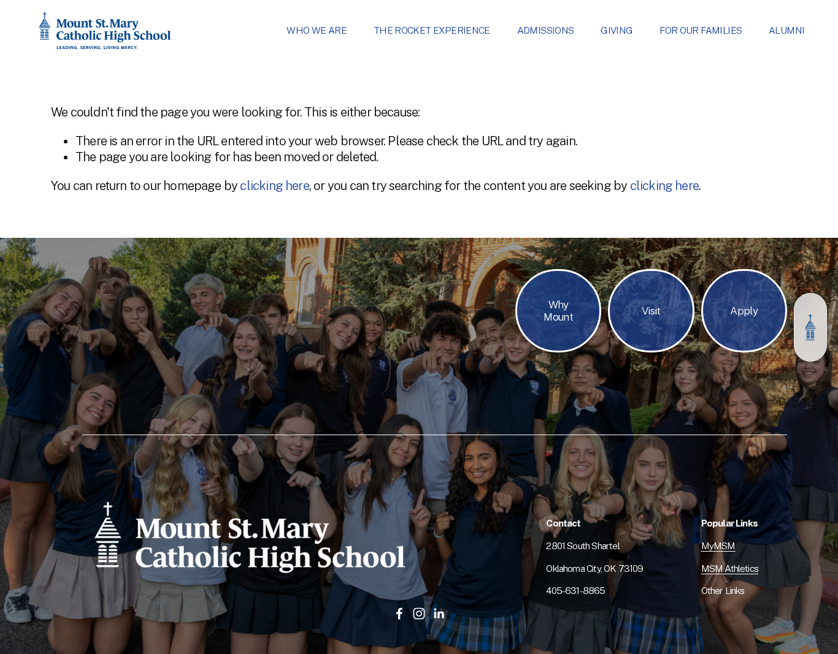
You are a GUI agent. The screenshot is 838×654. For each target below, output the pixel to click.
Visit (651, 311)
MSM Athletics (729, 568)
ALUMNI (786, 30)
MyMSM (718, 545)
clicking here (274, 185)
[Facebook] (399, 613)
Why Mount (558, 310)
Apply (744, 311)
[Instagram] (419, 613)
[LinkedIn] (438, 613)
